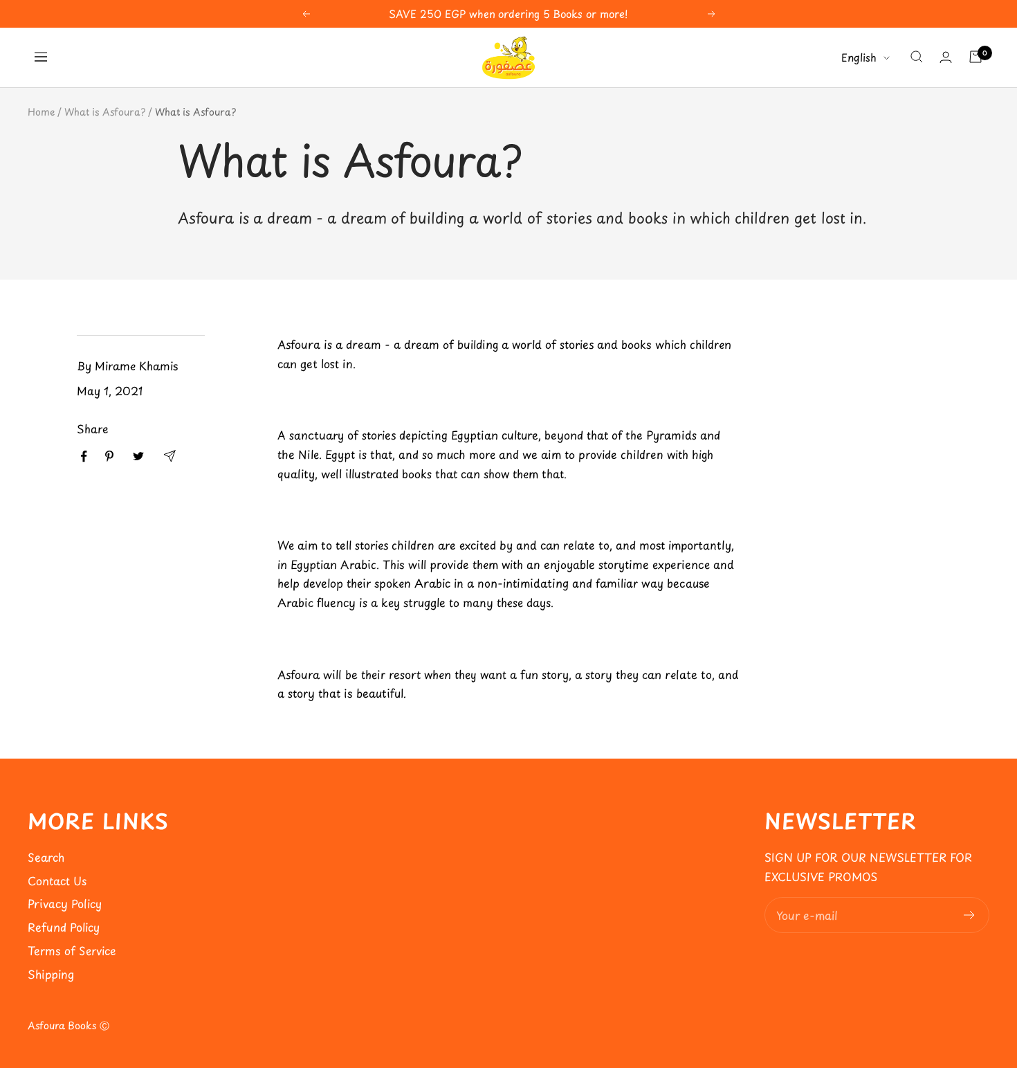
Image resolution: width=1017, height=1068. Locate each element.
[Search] (916, 57)
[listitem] (84, 456)
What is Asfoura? (104, 112)
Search (46, 857)
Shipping (51, 974)
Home (41, 112)
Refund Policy (64, 926)
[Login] (946, 57)
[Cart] (975, 57)
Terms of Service (72, 950)
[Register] (969, 915)
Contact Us (57, 880)
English (859, 57)
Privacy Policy (65, 903)
